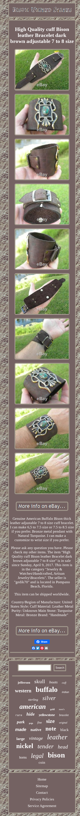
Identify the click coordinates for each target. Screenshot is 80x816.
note (50, 728)
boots (53, 682)
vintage (36, 738)
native (36, 729)
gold (52, 709)
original (63, 722)
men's (61, 709)
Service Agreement (42, 806)
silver (49, 698)
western (23, 690)
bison (56, 755)
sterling (33, 699)
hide (30, 714)
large (20, 739)
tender (46, 746)
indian (65, 692)
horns (23, 757)
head (63, 747)
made (20, 729)
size (50, 721)
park (21, 722)
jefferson (24, 682)
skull (39, 681)
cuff (64, 682)
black (64, 730)
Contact (42, 793)
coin (42, 762)
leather (57, 737)
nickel (24, 746)
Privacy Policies (42, 799)
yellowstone (47, 715)
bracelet (64, 715)
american (32, 706)
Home (42, 779)
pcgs (31, 723)
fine (39, 722)
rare (18, 715)
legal (37, 755)
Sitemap (42, 786)
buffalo (47, 689)
